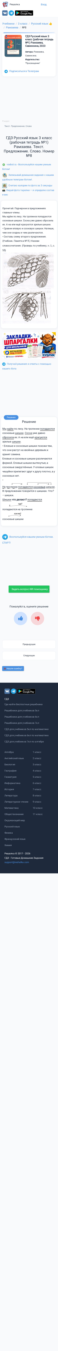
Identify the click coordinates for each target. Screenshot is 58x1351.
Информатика (12, 783)
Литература (11, 795)
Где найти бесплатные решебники (23, 704)
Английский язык (14, 758)
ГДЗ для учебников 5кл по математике (26, 729)
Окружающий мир (14, 820)
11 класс (38, 814)
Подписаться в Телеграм (24, 71)
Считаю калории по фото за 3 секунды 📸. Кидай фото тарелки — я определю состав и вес (28, 190)
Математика (11, 808)
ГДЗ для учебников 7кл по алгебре (24, 741)
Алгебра (9, 752)
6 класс (37, 783)
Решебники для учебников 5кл (21, 710)
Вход (44, 4)
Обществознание (13, 814)
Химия (8, 845)
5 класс (37, 777)
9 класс (37, 801)
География (10, 770)
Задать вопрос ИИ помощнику (29, 589)
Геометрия (10, 777)
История (9, 789)
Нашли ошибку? (14, 668)
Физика (8, 832)
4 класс (37, 770)
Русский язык (12, 826)
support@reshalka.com (16, 862)
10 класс (38, 808)
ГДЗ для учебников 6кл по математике (26, 735)
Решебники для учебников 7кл (21, 723)
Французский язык (15, 839)
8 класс (37, 795)
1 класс (37, 752)
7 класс (37, 789)
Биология (9, 764)
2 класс (37, 758)
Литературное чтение (16, 801)
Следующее (29, 655)
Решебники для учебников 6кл (21, 716)
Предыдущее (29, 644)
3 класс (37, 764)
